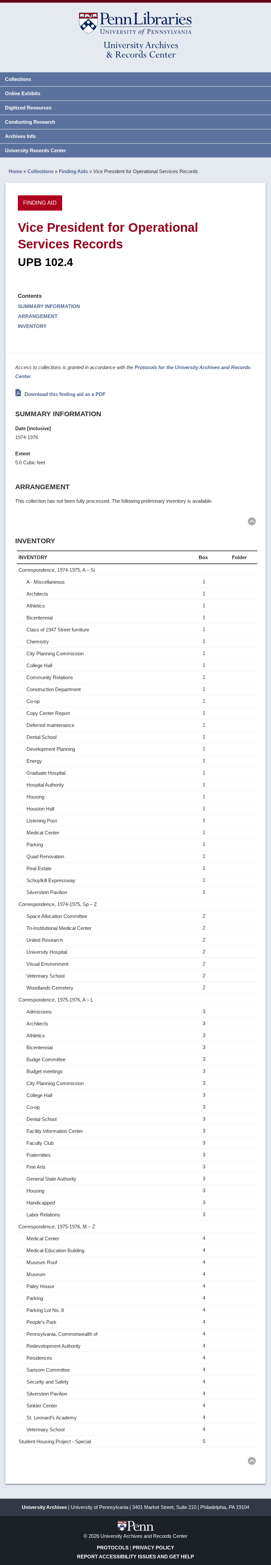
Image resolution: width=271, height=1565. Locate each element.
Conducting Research (30, 122)
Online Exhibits (22, 93)
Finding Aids (73, 171)
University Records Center (35, 150)
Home (15, 171)
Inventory (32, 326)
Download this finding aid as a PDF (64, 394)
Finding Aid (40, 203)
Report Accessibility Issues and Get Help (135, 1556)
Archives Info (20, 136)
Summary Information (49, 306)
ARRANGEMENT (38, 316)
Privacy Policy (153, 1547)
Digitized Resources (28, 107)
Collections (18, 79)
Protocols (113, 1547)
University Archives (44, 1507)
